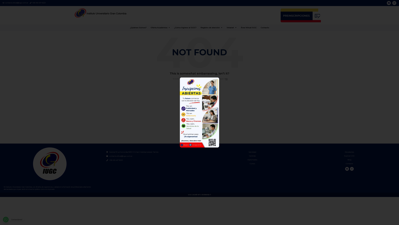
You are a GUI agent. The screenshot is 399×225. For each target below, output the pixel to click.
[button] (226, 79)
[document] (199, 112)
